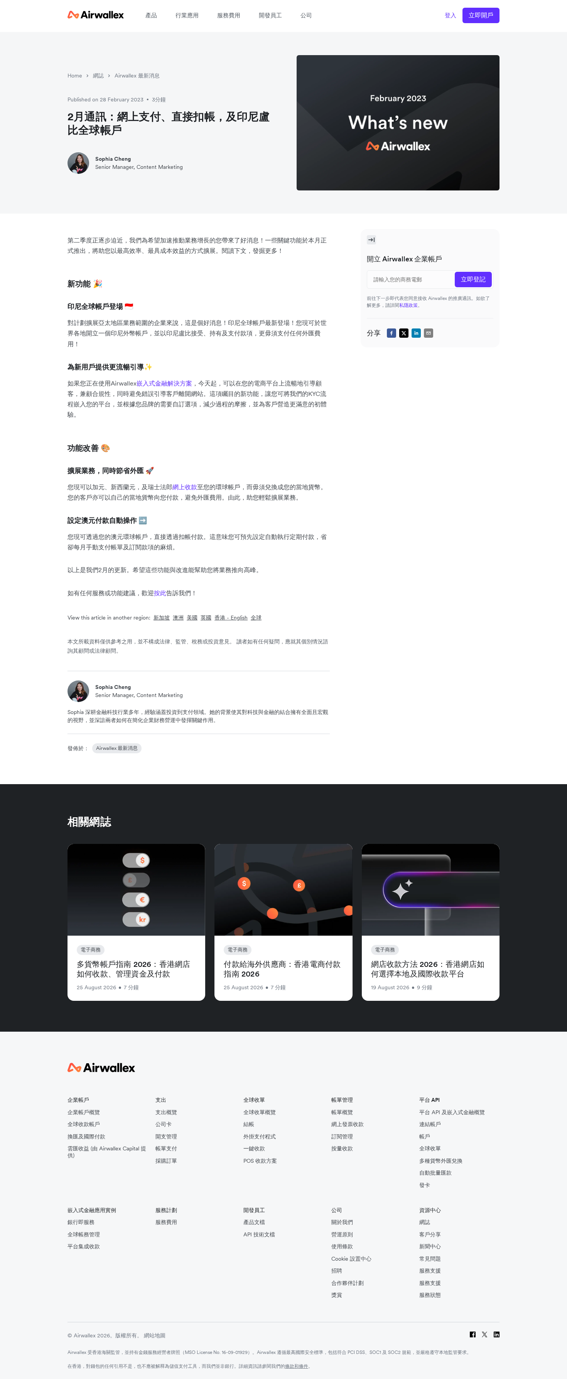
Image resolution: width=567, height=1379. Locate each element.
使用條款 (342, 1246)
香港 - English (231, 617)
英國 (206, 617)
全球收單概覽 (259, 1112)
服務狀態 (430, 1295)
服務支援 (430, 1271)
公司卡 (163, 1124)
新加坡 (162, 617)
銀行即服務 (81, 1222)
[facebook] (391, 332)
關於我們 (342, 1222)
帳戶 (424, 1136)
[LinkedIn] (497, 1336)
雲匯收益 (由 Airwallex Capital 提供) (107, 1152)
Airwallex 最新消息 (137, 75)
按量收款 (342, 1148)
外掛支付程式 (259, 1136)
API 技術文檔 (259, 1234)
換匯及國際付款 (86, 1136)
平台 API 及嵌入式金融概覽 (452, 1112)
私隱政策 (408, 305)
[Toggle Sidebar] (371, 239)
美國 (192, 617)
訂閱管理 (342, 1136)
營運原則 (342, 1234)
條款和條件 (296, 1366)
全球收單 (430, 1148)
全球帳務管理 (84, 1234)
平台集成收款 (84, 1246)
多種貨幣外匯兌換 (440, 1161)
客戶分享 (430, 1234)
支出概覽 (166, 1112)
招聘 (336, 1271)
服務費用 (228, 15)
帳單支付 (166, 1148)
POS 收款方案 (260, 1161)
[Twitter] (485, 1336)
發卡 (424, 1185)
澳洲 (178, 617)
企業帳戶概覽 (84, 1112)
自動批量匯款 (435, 1173)
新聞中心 (430, 1246)
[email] (428, 332)
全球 (256, 617)
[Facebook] (473, 1336)
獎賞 (336, 1295)
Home (75, 75)
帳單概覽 (342, 1112)
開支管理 (166, 1136)
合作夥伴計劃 (347, 1283)
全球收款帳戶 (84, 1124)
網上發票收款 (347, 1124)
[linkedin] (416, 332)
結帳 (248, 1124)
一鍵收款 (254, 1148)
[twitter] (403, 332)
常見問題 (430, 1259)
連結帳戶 (430, 1124)
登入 (450, 15)
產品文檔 (254, 1222)
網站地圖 (154, 1335)
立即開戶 (481, 15)
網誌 (98, 75)
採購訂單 (166, 1161)
